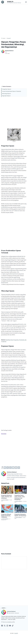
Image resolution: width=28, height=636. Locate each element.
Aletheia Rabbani (11, 611)
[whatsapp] (10, 467)
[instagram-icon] (7, 626)
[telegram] (13, 467)
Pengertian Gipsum (6, 89)
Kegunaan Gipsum (6, 95)
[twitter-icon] (5, 626)
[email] (19, 467)
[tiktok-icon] (12, 626)
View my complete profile (8, 622)
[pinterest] (16, 467)
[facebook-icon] (2, 626)
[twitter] (7, 467)
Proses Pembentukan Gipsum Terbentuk (11, 91)
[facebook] (5, 467)
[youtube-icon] (10, 626)
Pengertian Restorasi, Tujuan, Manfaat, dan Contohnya (6, 497)
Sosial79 (10, 1)
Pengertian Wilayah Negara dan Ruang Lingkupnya (6, 516)
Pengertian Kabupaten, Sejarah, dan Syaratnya (20, 515)
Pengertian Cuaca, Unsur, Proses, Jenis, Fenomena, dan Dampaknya (20, 497)
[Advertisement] (14, 21)
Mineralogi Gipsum (6, 93)
